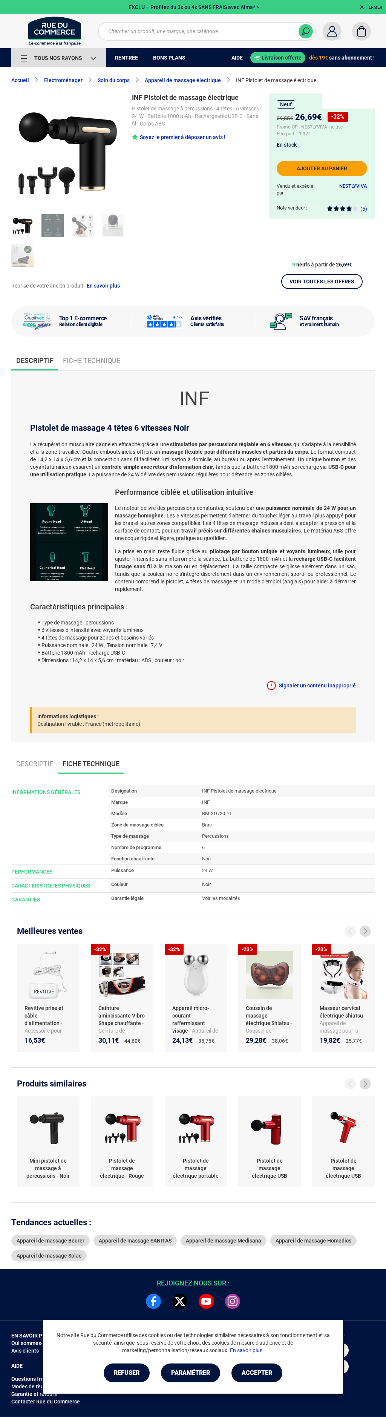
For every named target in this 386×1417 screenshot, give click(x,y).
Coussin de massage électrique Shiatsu (268, 1015)
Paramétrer (190, 1372)
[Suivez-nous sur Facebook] (153, 1301)
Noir (206, 884)
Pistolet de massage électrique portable (196, 1168)
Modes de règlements (37, 1386)
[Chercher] (306, 31)
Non (206, 859)
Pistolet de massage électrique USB (269, 1168)
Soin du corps (114, 80)
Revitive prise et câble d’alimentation (44, 1015)
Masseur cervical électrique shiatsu (342, 1012)
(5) (363, 209)
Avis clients (25, 1351)
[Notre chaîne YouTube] (206, 1301)
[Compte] (332, 31)
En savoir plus (103, 286)
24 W (207, 870)
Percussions (215, 836)
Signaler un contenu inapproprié (317, 685)
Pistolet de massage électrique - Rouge (122, 1168)
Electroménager (63, 80)
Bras (207, 825)
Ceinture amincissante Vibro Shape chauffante (121, 1015)
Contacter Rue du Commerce (45, 1402)
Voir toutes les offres (322, 282)
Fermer (374, 7)
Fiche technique (91, 360)
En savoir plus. (247, 1350)
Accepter (257, 1372)
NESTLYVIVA (353, 186)
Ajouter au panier (322, 168)
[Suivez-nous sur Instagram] (232, 1301)
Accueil (20, 80)
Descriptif (34, 764)
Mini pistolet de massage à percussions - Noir (48, 1168)
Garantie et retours (34, 1394)
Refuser (126, 1372)
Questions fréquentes (37, 1379)
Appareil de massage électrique (183, 80)
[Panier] (361, 31)
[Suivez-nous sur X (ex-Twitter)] (179, 1301)
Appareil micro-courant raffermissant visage (190, 1019)
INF (206, 802)
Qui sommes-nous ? (34, 1343)
